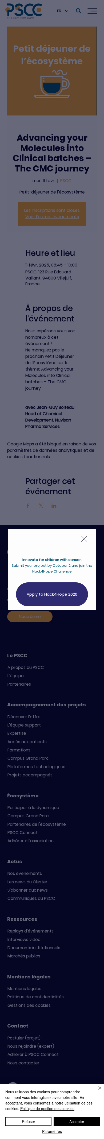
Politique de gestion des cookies (47, 1108)
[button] (84, 539)
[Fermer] (96, 1091)
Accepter (76, 1121)
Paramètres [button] (52, 1131)
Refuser (28, 1121)
